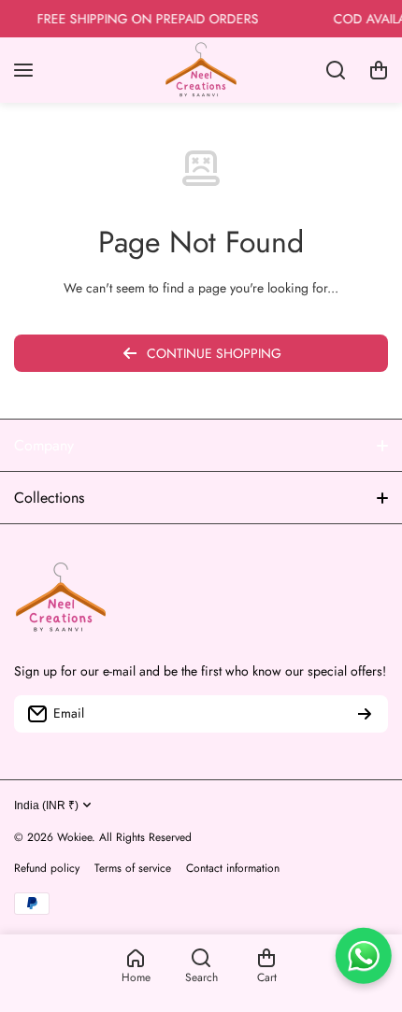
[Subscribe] (364, 714)
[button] (378, 70)
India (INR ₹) (46, 805)
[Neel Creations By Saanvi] (201, 70)
